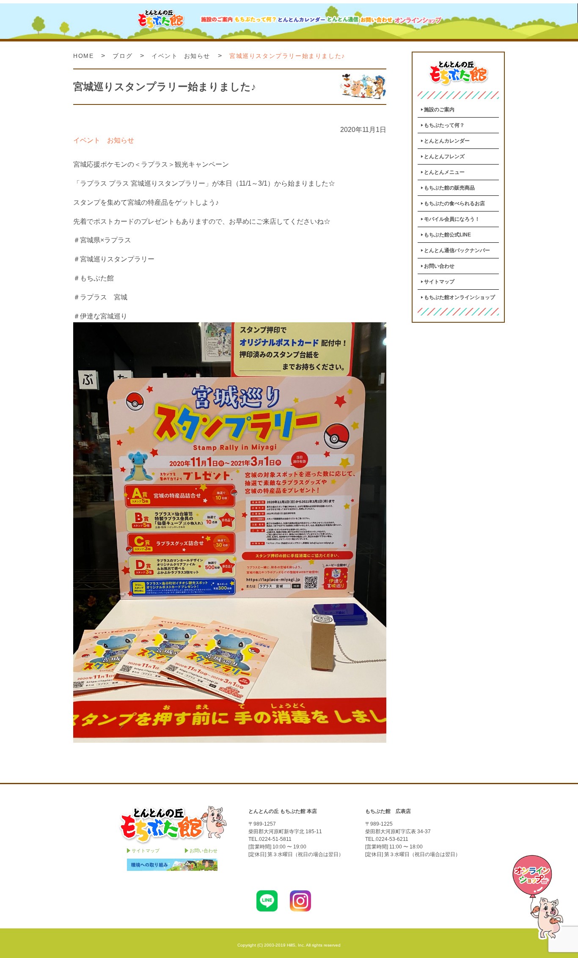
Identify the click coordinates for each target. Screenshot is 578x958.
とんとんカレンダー (447, 141)
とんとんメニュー (444, 172)
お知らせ (197, 55)
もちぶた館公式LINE (447, 235)
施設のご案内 (439, 110)
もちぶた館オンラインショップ (459, 297)
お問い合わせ (439, 266)
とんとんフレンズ (444, 156)
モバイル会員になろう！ (452, 219)
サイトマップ (439, 282)
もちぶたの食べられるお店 (454, 203)
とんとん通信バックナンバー (457, 250)
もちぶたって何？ (444, 125)
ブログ (122, 55)
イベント (164, 55)
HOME (83, 55)
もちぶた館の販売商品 (449, 188)
